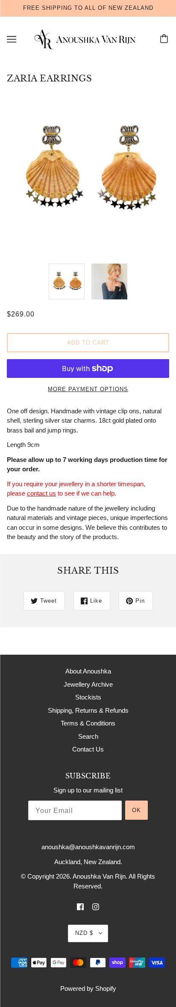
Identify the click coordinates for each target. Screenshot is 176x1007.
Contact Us (88, 749)
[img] (80, 906)
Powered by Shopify (88, 988)
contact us (41, 493)
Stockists (88, 697)
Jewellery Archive (88, 684)
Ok (136, 810)
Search (88, 736)
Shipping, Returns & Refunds (88, 710)
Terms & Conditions (88, 723)
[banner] (86, 38)
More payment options (88, 389)
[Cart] (165, 39)
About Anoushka (88, 671)
